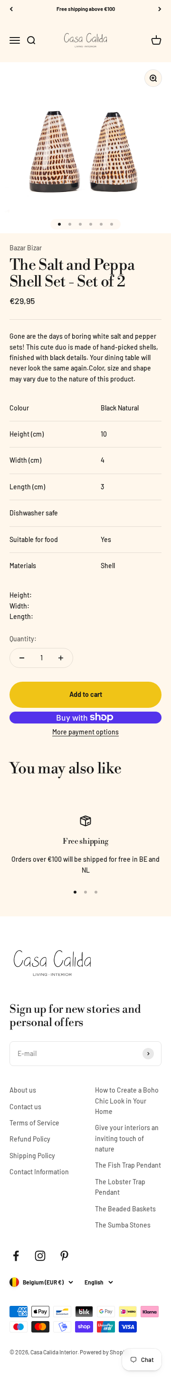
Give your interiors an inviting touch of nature (127, 1138)
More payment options (85, 732)
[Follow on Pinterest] (64, 1255)
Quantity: (23, 639)
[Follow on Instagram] (40, 1255)
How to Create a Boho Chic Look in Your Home (127, 1100)
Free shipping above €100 (86, 9)
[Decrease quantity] (22, 657)
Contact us (25, 1107)
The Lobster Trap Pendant (120, 1187)
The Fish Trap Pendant (128, 1165)
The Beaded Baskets (125, 1209)
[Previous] (11, 9)
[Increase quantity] (61, 657)
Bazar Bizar (26, 248)
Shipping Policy (32, 1156)
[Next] (160, 9)
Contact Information (39, 1172)
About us (23, 1090)
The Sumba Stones (123, 1225)
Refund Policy (30, 1139)
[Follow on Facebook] (16, 1255)
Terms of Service (34, 1123)
